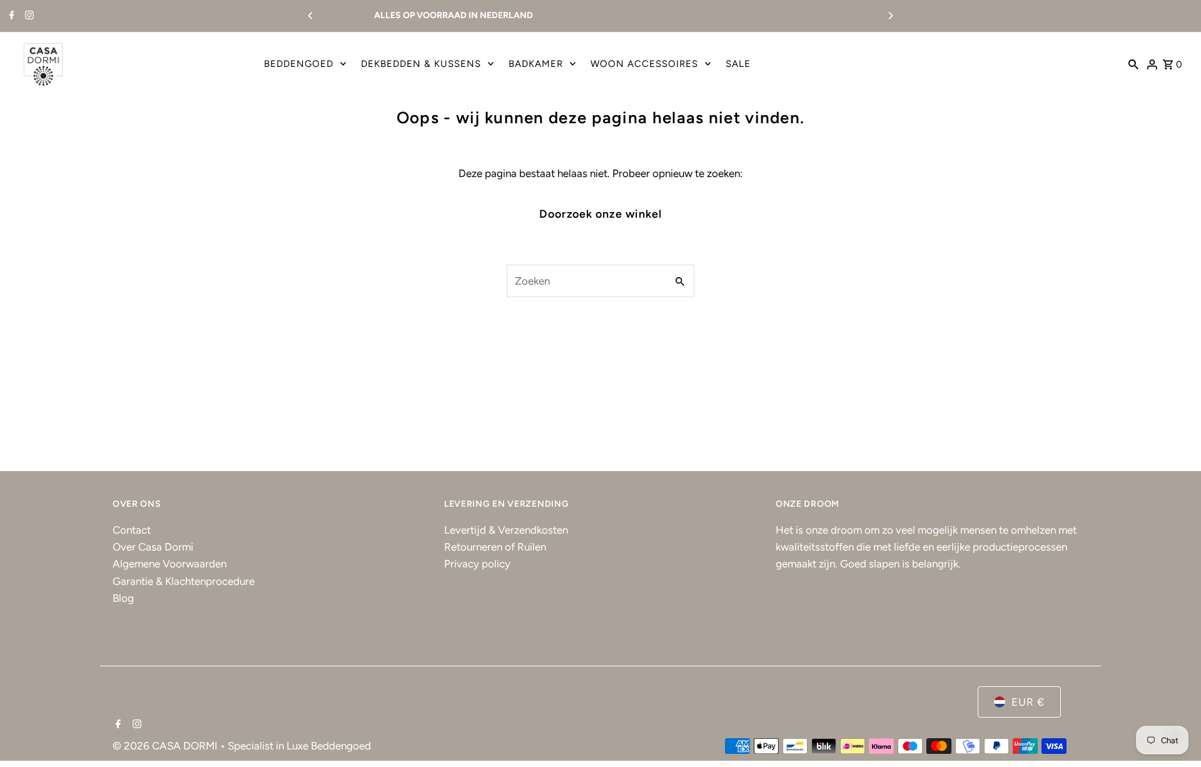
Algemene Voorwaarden (169, 563)
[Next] (890, 15)
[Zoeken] (1133, 64)
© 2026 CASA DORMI (166, 745)
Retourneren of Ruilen (495, 547)
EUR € (1028, 702)
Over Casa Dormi (153, 547)
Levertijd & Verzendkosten (506, 530)
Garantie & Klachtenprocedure (184, 581)
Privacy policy (477, 563)
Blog (123, 598)
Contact (132, 530)
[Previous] (311, 15)
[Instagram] (28, 16)
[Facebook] (10, 16)
